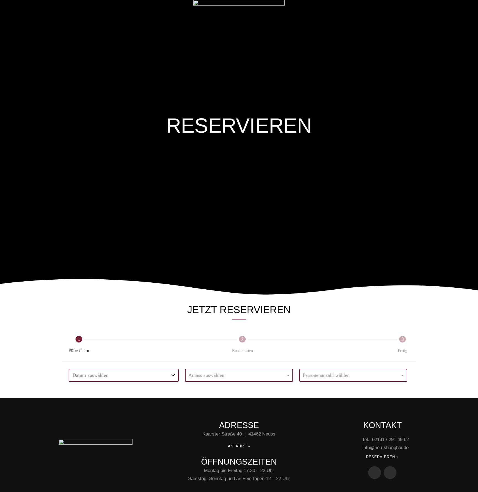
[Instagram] (390, 472)
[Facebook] (374, 472)
